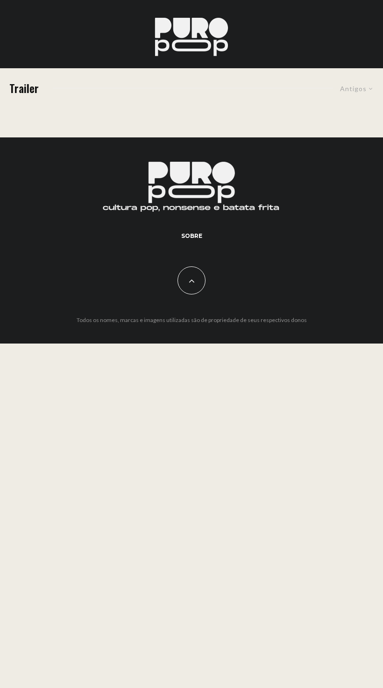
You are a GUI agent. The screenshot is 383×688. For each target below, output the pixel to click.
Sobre (191, 235)
